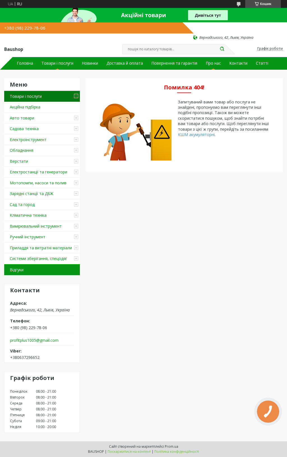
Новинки (90, 63)
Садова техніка (24, 128)
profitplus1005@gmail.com (34, 340)
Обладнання (21, 150)
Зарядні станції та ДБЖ (31, 193)
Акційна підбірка (25, 107)
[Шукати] (222, 49)
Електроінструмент (28, 139)
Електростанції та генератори (38, 172)
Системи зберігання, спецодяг (38, 258)
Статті (262, 63)
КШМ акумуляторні (196, 134)
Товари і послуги (57, 63)
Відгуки (17, 269)
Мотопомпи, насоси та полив (38, 182)
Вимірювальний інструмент (36, 226)
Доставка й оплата (125, 63)
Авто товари (22, 118)
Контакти (238, 63)
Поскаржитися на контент (129, 451)
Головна (25, 63)
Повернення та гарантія (174, 63)
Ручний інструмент (27, 236)
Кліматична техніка (28, 215)
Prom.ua (171, 446)
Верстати (19, 161)
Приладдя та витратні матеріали (41, 247)
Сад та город (22, 204)
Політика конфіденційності (176, 451)
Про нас (213, 63)
